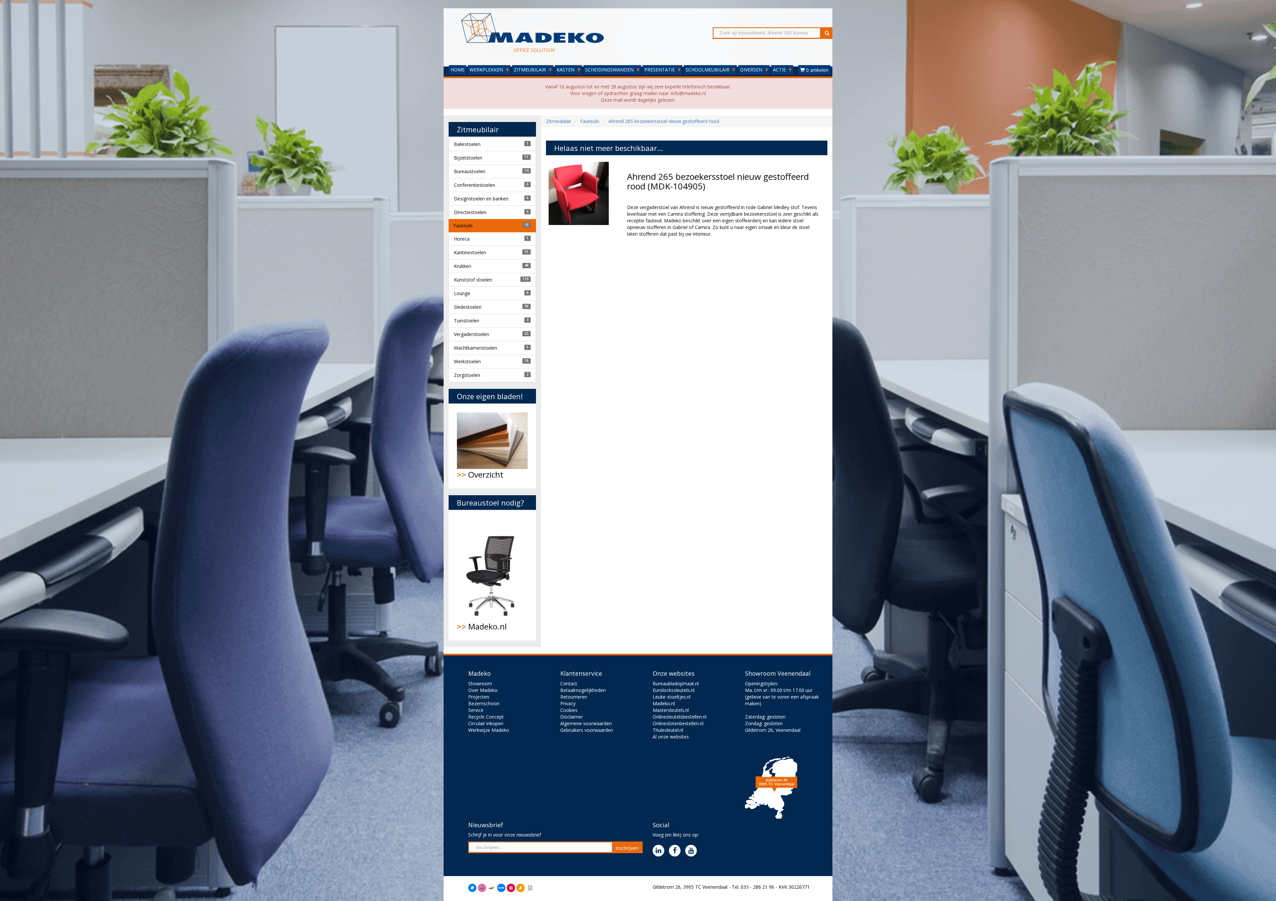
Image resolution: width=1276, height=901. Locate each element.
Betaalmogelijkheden (583, 690)
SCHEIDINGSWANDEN (610, 69)
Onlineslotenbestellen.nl (678, 723)
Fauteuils (463, 225)
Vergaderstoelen (471, 334)
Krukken (462, 266)
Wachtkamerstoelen (475, 348)
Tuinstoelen (466, 320)
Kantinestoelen (470, 252)
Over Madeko (482, 690)
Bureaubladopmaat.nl (676, 683)
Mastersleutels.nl (671, 710)
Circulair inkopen (485, 723)
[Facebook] (676, 851)
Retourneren (573, 697)
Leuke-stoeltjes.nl (672, 697)
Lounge (462, 293)
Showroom (480, 683)
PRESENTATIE (660, 69)
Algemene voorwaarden (586, 723)
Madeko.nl (482, 626)
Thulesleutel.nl (668, 730)
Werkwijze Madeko (488, 730)
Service (475, 710)
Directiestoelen (470, 212)
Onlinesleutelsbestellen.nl (679, 717)
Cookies (569, 710)
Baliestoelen (467, 144)
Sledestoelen (467, 307)
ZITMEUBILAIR (530, 69)
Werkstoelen (467, 361)
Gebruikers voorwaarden (586, 730)
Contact (568, 683)
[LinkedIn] (660, 851)
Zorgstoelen (467, 375)
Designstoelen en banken (481, 198)
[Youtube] (692, 851)
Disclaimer (571, 717)
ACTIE (780, 69)
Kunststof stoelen (473, 280)
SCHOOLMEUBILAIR (708, 69)
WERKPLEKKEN (487, 69)
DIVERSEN (752, 69)
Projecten (478, 697)
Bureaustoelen (469, 171)
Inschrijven (626, 848)
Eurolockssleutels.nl (673, 690)
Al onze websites (671, 736)
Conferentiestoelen (474, 185)
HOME (458, 69)
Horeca (462, 239)
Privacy (568, 703)
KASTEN (566, 69)
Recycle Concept (486, 717)
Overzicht (480, 474)
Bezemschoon (483, 703)
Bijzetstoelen (468, 158)
